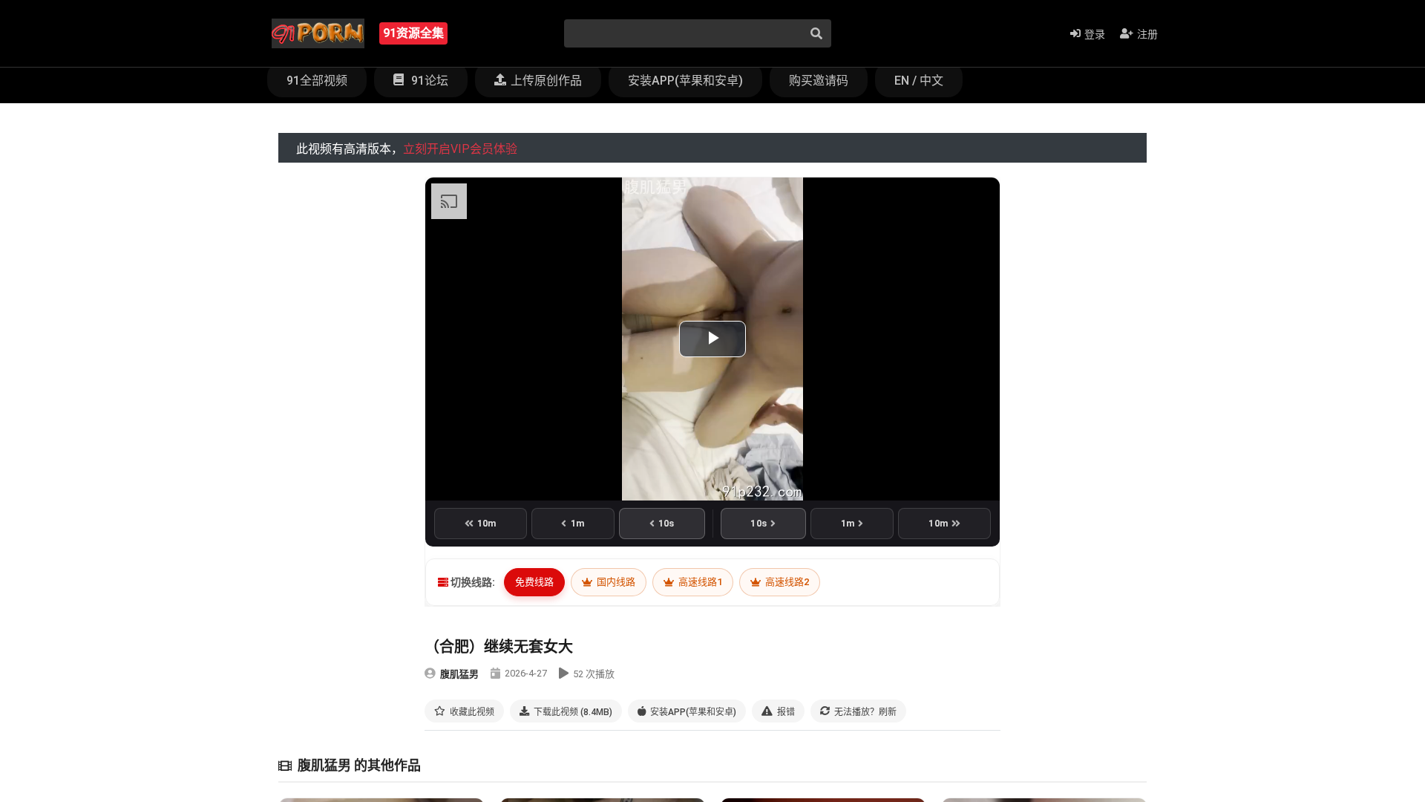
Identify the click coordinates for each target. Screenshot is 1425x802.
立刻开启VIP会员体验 (460, 149)
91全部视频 (316, 81)
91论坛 (428, 81)
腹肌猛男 (459, 673)
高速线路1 (699, 581)
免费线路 (534, 581)
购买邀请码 (818, 81)
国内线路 (614, 581)
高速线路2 (786, 581)
